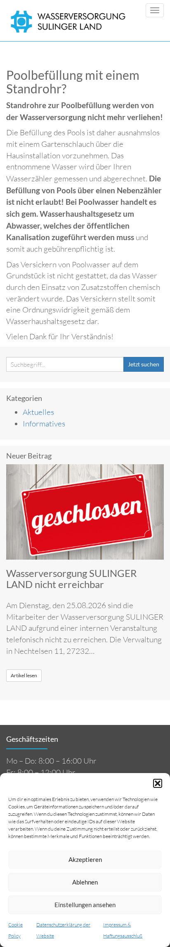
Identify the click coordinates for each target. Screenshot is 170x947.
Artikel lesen (24, 675)
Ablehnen (85, 882)
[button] (157, 783)
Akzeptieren (85, 859)
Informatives (44, 423)
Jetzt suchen (143, 364)
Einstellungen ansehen (85, 904)
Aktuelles (38, 412)
